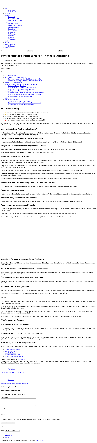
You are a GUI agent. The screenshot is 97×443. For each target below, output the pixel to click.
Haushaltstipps (12, 30)
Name (2, 409)
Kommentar (4, 397)
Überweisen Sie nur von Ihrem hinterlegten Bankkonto (24, 94)
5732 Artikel (21, 359)
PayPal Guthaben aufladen (12, 349)
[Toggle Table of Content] (2, 72)
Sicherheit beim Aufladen (12, 354)
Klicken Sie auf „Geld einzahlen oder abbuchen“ (23, 87)
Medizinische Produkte (15, 20)
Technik (7, 42)
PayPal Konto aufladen (11, 351)
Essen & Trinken (13, 23)
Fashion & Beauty (10, 44)
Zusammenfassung (10, 75)
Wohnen (7, 47)
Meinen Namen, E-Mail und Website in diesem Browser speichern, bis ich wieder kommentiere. (31, 419)
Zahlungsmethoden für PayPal (14, 356)
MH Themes (39, 440)
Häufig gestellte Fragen (11, 99)
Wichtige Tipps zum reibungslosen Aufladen (18, 91)
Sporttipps (11, 35)
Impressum (8, 434)
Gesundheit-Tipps (13, 18)
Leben (6, 22)
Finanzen (7, 13)
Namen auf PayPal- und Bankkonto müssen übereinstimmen (26, 92)
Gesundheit (8, 15)
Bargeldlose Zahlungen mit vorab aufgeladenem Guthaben (25, 81)
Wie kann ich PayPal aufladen (13, 82)
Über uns (7, 437)
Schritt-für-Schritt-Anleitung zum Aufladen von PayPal (21, 84)
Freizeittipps (12, 34)
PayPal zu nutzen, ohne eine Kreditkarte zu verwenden (24, 79)
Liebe (6, 41)
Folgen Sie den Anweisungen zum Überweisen (22, 89)
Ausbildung (11, 10)
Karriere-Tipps (12, 12)
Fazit (6, 98)
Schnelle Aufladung (10, 353)
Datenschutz (8, 435)
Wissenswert (12, 39)
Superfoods (11, 17)
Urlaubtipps (11, 37)
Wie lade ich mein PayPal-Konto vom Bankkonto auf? (24, 103)
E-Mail (3, 414)
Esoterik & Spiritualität (15, 25)
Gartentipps (11, 29)
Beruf (6, 8)
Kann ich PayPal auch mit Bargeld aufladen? (21, 104)
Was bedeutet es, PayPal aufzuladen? (16, 77)
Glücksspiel (11, 32)
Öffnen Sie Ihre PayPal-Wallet (17, 86)
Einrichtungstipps (13, 27)
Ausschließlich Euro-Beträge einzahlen (20, 96)
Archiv (3, 430)
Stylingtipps (11, 46)
